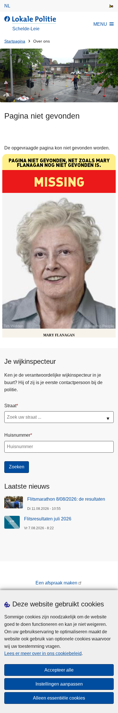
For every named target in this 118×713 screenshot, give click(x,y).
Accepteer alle (59, 670)
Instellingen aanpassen (59, 684)
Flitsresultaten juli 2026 (47, 518)
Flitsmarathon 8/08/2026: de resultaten (66, 499)
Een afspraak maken (56, 582)
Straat (10, 405)
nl (7, 5)
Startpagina (14, 41)
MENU (100, 24)
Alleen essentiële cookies (59, 698)
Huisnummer (17, 435)
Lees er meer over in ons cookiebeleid (43, 653)
